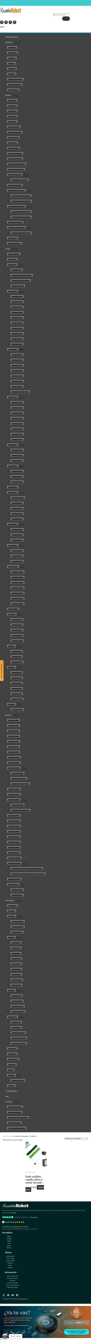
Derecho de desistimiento (12, 1285)
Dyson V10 (16, 959)
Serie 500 (12, 101)
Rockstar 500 (13, 731)
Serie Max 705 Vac (15, 222)
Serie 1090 (12, 291)
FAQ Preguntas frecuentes (18, 1118)
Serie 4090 (12, 445)
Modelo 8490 (17, 540)
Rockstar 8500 (14, 847)
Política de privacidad (12, 1287)
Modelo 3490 (17, 418)
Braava (11, 916)
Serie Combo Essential (16, 164)
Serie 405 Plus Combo (16, 191)
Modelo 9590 (17, 556)
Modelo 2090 (17, 355)
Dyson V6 (16, 943)
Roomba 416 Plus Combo (21, 201)
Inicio (4, 1136)
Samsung (12, 1054)
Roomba (8, 95)
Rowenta (12, 1049)
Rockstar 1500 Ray (19, 779)
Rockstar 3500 (14, 821)
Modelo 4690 (17, 461)
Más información (33, 1229)
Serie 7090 (12, 493)
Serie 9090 (12, 546)
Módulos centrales (15, 79)
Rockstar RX (13, 885)
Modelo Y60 (17, 678)
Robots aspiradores (11, 37)
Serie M (11, 614)
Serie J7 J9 (12, 143)
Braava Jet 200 (17, 922)
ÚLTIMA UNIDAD (11, 1091)
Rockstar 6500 (14, 837)
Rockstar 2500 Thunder (20, 810)
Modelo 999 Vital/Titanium (21, 275)
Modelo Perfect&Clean (20, 392)
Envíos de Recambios (12, 1278)
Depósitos (12, 53)
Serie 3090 (12, 397)
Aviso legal (12, 1280)
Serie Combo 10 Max (16, 169)
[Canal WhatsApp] (10, 22)
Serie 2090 (12, 350)
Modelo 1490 (17, 318)
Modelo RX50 (17, 890)
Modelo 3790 (17, 434)
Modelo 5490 (17, 482)
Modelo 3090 (17, 402)
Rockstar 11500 (14, 863)
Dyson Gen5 (17, 980)
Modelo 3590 (17, 424)
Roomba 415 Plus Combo (21, 196)
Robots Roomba (14, 244)
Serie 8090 (12, 524)
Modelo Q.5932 (18, 1081)
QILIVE (11, 1075)
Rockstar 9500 (14, 853)
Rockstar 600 (13, 736)
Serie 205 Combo (14, 185)
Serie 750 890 (13, 254)
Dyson (11, 937)
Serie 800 (12, 116)
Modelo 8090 (17, 530)
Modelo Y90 (17, 694)
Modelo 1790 (17, 334)
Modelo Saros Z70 (19, 1043)
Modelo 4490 (17, 455)
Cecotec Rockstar (10, 1261)
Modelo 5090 (17, 471)
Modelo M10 (17, 620)
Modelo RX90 (17, 895)
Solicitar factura (14, 1123)
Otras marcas (9, 900)
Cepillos (11, 58)
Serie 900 (12, 122)
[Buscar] (66, 18)
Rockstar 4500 (14, 826)
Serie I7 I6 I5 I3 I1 (15, 132)
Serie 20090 (13, 609)
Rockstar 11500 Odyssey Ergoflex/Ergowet (27, 869)
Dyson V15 (16, 975)
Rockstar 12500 (14, 879)
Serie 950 (12, 259)
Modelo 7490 (17, 514)
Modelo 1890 (17, 339)
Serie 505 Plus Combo (16, 206)
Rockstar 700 (13, 741)
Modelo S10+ (17, 1001)
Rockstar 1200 (14, 757)
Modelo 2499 (17, 376)
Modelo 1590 (17, 323)
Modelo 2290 (17, 360)
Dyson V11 (16, 964)
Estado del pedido (15, 1107)
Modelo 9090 (17, 551)
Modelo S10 (17, 996)
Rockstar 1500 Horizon (20, 784)
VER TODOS (13, 90)
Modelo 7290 (17, 508)
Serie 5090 (12, 466)
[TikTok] (2, 22)
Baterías (12, 48)
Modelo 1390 (17, 312)
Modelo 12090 (17, 583)
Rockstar (8, 715)
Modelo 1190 (17, 302)
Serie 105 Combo (14, 175)
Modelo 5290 (17, 477)
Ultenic (11, 911)
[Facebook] (14, 22)
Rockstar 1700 (14, 789)
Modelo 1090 (17, 297)
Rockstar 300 (13, 726)
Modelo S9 (16, 1028)
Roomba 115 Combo (19, 180)
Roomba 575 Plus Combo (21, 217)
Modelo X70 (17, 657)
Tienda (10, 1136)
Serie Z (11, 704)
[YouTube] (13, 1296)
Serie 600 (12, 106)
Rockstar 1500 (14, 768)
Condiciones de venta (12, 1283)
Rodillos (11, 69)
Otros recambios (14, 85)
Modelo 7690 (17, 519)
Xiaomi (11, 990)
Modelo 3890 (17, 440)
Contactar (8, 1102)
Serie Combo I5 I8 (15, 159)
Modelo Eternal (18, 498)
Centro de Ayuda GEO (12, 1276)
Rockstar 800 (13, 747)
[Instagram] (6, 22)
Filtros (11, 63)
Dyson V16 (16, 985)
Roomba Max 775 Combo (21, 233)
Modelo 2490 (17, 371)
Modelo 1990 (17, 344)
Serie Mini (12, 238)
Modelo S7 (16, 1022)
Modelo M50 (17, 630)
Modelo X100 (17, 662)
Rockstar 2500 (14, 800)
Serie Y (11, 667)
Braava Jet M (17, 932)
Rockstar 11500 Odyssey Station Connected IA (28, 874)
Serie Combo (13, 148)
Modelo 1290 (17, 307)
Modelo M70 (17, 636)
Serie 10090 (13, 567)
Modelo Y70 (17, 683)
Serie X (11, 646)
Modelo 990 (17, 270)
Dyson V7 (16, 948)
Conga (7, 249)
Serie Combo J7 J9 (15, 154)
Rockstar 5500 (14, 832)
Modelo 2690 (17, 381)
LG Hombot (13, 1059)
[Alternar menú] (17, 42)
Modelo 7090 (17, 503)
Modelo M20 (17, 625)
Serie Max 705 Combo (16, 228)
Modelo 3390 (17, 413)
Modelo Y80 (17, 689)
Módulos (9, 1247)
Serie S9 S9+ (13, 138)
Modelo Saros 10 (18, 1033)
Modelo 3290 (17, 408)
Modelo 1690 (17, 328)
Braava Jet (10, 1263)
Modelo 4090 (17, 450)
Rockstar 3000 (14, 816)
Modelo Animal (18, 286)
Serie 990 (12, 265)
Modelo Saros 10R (19, 1038)
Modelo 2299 (17, 365)
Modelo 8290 (17, 535)
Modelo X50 (17, 651)
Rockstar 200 (13, 720)
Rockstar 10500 (14, 858)
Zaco (10, 1070)
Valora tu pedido (14, 1112)
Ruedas (11, 74)
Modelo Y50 (17, 673)
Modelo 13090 (17, 588)
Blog (6, 1096)
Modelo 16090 (17, 604)
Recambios (9, 42)
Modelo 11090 (17, 577)
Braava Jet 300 (17, 927)
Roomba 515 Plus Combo (21, 212)
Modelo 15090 (17, 598)
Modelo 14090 (17, 593)
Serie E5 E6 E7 (13, 127)
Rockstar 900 (13, 752)
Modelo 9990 (17, 561)
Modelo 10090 (17, 572)
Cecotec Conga (10, 1258)
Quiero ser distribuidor (16, 1128)
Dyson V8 (16, 953)
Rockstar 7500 (14, 842)
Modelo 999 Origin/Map (21, 281)
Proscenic (12, 906)
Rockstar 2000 (14, 794)
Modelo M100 (17, 641)
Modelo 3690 (17, 429)
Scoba (11, 1086)
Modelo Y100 (17, 699)
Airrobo (11, 1065)
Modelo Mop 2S (18, 1012)
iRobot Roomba (10, 1256)
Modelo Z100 (17, 710)
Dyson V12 (16, 969)
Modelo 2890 (17, 387)
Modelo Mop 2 (17, 1006)
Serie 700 (12, 111)
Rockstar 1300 (14, 763)
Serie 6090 (12, 487)
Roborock (12, 1017)
